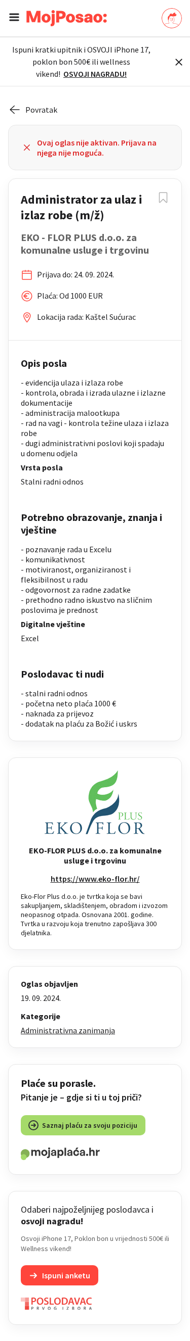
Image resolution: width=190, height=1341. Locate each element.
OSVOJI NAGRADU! (95, 74)
